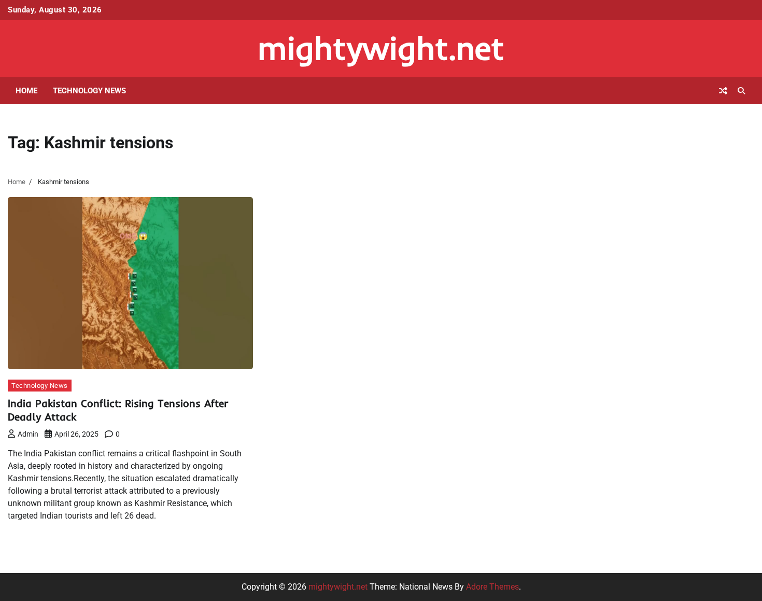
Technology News (89, 90)
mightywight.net (381, 48)
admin (28, 434)
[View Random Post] (723, 91)
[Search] (741, 91)
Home (26, 90)
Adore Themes (492, 587)
